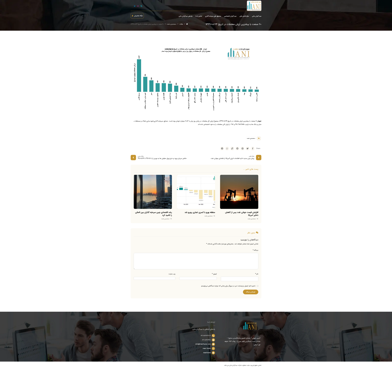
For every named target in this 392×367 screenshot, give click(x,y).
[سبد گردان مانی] (254, 6)
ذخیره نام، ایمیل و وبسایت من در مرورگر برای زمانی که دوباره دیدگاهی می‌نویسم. (228, 286)
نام (256, 274)
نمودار (259, 121)
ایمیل (214, 274)
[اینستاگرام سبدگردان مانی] (138, 6)
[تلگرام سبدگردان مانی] (134, 6)
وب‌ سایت (172, 274)
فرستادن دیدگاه (250, 292)
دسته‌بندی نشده (251, 138)
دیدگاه (255, 250)
